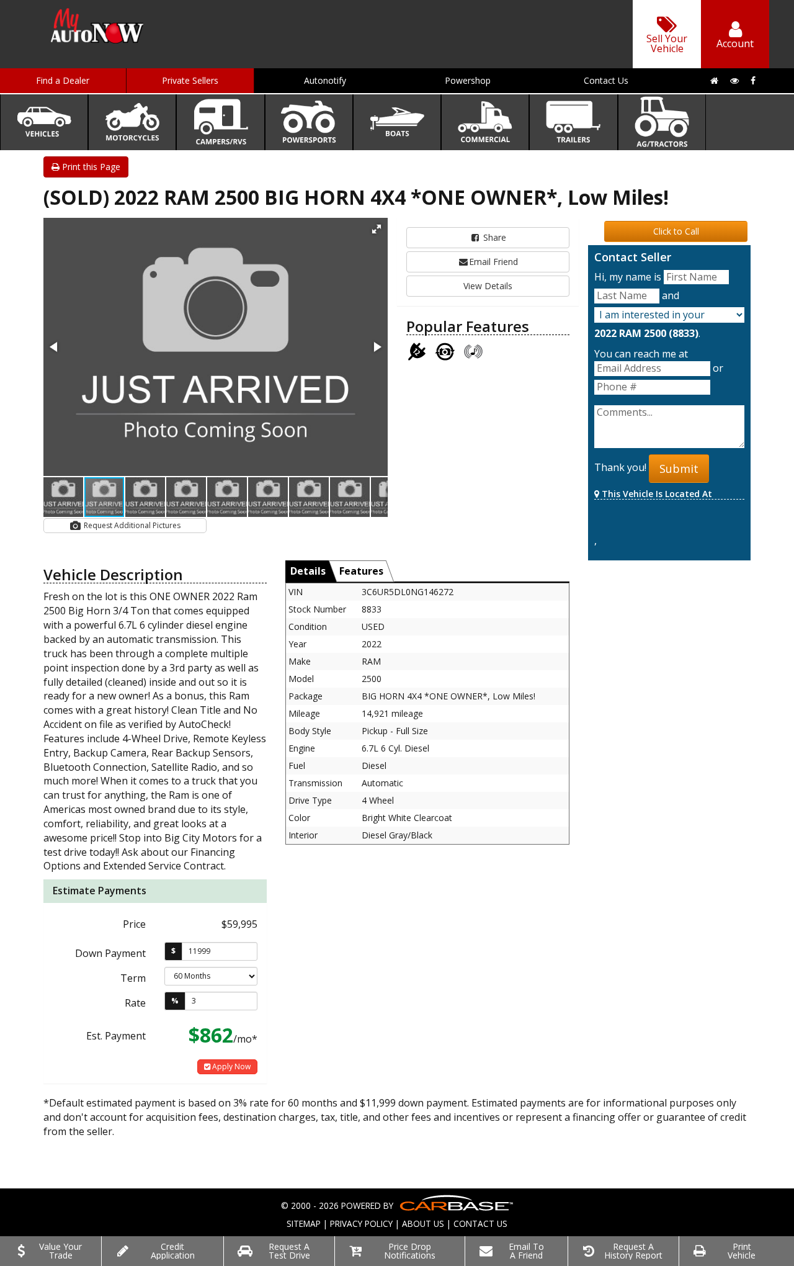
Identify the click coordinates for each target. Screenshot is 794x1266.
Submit (678, 468)
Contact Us (606, 80)
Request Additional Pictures (131, 525)
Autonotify (325, 80)
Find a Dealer (62, 80)
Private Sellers (190, 80)
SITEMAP (304, 1223)
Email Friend (493, 261)
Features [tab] (361, 571)
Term (133, 978)
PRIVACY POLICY (361, 1223)
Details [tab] (308, 571)
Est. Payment (116, 1036)
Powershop (468, 80)
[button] (376, 229)
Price (134, 924)
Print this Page (90, 167)
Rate (135, 1003)
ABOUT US (423, 1223)
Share (493, 237)
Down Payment (110, 953)
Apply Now (230, 1066)
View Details (487, 286)
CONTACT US (480, 1223)
